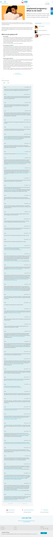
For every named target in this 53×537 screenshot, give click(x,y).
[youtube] (47, 528)
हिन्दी (26, 3)
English (24, 3)
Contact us (15, 529)
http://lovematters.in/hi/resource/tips (21, 153)
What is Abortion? (41, 26)
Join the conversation (18, 74)
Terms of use (2, 529)
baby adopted (13, 46)
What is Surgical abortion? (43, 30)
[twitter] (43, 528)
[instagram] (45, 528)
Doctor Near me (3, 528)
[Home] (24, 2)
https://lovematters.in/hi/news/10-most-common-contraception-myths (15, 477)
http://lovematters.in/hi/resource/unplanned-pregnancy (13, 139)
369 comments (17, 73)
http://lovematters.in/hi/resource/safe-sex (10, 189)
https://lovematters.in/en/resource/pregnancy (15, 269)
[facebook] (41, 528)
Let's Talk (15, 528)
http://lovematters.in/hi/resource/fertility (10, 280)
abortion (14, 59)
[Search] (52, 2)
